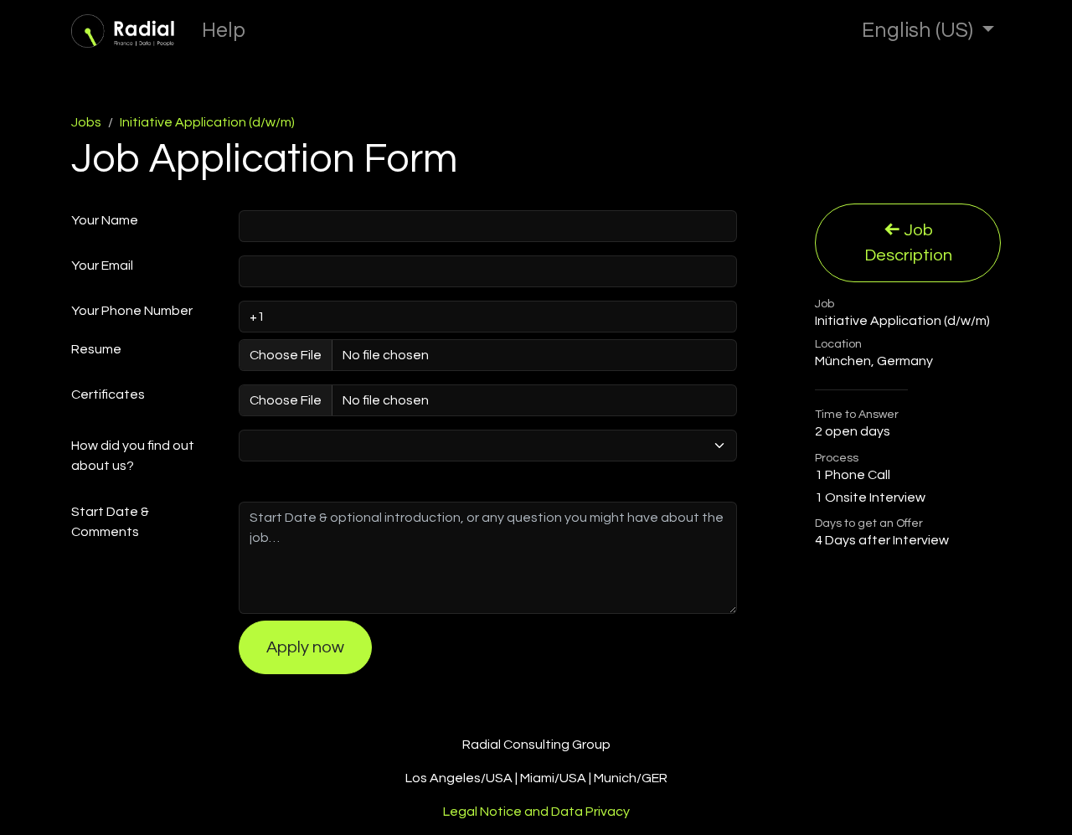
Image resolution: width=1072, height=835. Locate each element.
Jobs (86, 122)
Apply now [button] (305, 647)
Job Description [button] (908, 243)
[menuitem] (223, 31)
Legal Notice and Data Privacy (536, 811)
